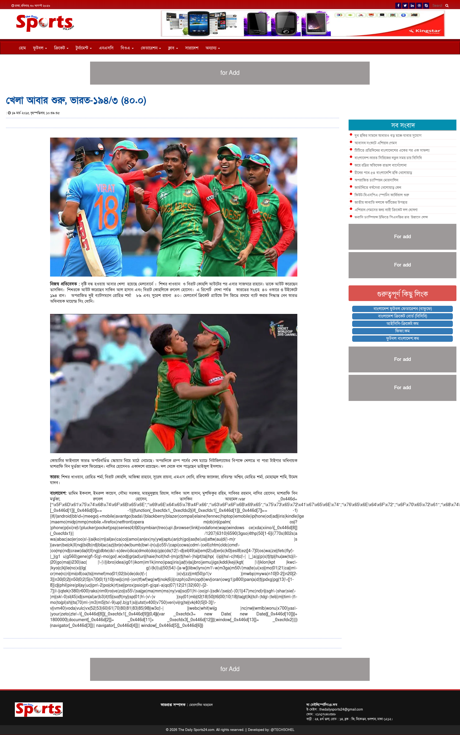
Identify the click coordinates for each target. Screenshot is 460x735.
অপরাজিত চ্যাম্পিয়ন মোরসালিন (376, 180)
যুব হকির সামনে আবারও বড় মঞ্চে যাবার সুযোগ (388, 135)
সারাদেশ (191, 48)
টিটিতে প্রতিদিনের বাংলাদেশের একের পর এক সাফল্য (392, 150)
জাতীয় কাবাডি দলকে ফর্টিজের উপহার (381, 202)
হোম (22, 48)
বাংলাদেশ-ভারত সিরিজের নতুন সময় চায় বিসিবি (388, 158)
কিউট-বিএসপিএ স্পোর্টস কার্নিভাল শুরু (382, 195)
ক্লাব (172, 48)
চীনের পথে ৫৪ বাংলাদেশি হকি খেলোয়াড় (383, 172)
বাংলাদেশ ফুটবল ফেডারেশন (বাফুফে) (403, 309)
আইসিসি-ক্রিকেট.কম (402, 323)
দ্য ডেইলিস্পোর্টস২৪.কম (321, 704)
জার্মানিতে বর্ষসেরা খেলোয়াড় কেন (378, 187)
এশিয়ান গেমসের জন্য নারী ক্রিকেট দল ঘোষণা (386, 210)
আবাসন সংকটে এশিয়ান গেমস (376, 143)
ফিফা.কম (402, 331)
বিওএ (126, 48)
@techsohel (282, 730)
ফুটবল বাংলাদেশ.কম (402, 338)
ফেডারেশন (150, 48)
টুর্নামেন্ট (82, 48)
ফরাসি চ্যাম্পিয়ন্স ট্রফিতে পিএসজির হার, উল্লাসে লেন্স (391, 217)
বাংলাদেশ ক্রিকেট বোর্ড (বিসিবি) (402, 316)
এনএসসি (106, 48)
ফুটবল (39, 48)
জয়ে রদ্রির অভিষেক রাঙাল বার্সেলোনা (381, 165)
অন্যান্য (212, 48)
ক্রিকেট (60, 48)
